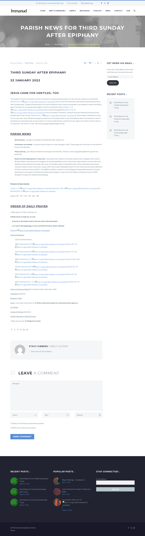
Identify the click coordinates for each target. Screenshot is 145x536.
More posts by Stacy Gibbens (41, 351)
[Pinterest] (18, 329)
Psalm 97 (13, 230)
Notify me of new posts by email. (24, 428)
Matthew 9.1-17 (26, 259)
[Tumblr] (21, 329)
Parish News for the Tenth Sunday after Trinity (121, 132)
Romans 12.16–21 (69, 110)
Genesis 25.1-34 (71, 244)
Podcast (97, 11)
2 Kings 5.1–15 (68, 107)
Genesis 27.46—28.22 (72, 259)
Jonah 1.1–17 (15, 188)
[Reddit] (27, 329)
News (108, 11)
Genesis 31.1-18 (71, 274)
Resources (85, 11)
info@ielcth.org (88, 3)
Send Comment (22, 436)
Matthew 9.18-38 (27, 267)
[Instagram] (108, 3)
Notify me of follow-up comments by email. (28, 423)
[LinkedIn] (24, 329)
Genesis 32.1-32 (73, 282)
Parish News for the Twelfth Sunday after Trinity (121, 105)
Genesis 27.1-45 (71, 252)
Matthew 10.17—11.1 (27, 282)
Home (42, 11)
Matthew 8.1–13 (37, 115)
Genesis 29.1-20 (72, 267)
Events (73, 11)
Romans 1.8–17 (16, 101)
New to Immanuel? (57, 11)
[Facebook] (101, 3)
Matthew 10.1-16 (26, 274)
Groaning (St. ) (71, 504)
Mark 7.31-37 (76, 500)
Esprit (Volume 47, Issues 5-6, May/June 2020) (76, 490)
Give (128, 11)
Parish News (29, 63)
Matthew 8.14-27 (26, 244)
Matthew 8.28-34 (26, 252)
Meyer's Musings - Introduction (73, 480)
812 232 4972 (73, 3)
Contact (118, 11)
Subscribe (112, 83)
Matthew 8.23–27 (16, 191)
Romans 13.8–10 (59, 188)
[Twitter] (104, 3)
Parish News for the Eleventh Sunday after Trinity (122, 119)
